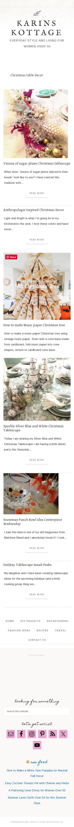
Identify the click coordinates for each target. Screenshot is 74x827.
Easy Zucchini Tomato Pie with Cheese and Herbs (37, 783)
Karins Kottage (37, 28)
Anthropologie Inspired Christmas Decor (33, 210)
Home (10, 621)
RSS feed (38, 762)
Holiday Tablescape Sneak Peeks (27, 565)
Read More (37, 193)
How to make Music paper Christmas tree (34, 325)
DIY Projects (30, 621)
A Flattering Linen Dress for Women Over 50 (37, 790)
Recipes (43, 630)
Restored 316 (56, 822)
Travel (60, 630)
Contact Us (37, 639)
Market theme (38, 822)
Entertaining (57, 621)
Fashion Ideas (19, 630)
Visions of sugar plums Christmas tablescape (36, 164)
